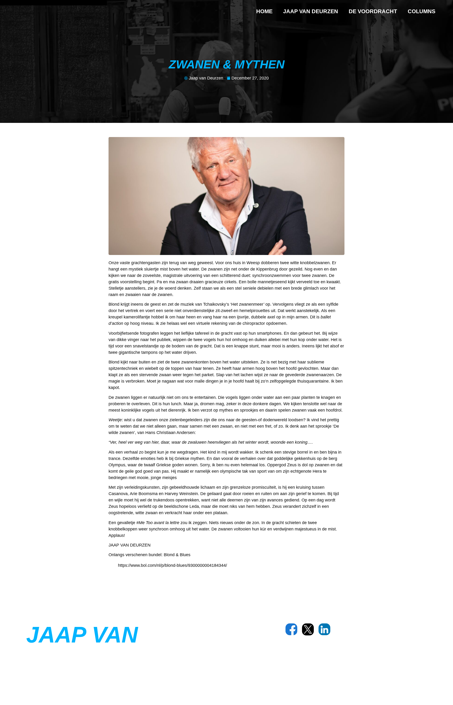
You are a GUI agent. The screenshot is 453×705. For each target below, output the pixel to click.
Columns (421, 11)
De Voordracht (373, 11)
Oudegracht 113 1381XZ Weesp (313, 647)
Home (264, 11)
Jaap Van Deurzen (310, 11)
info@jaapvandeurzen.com (333, 658)
